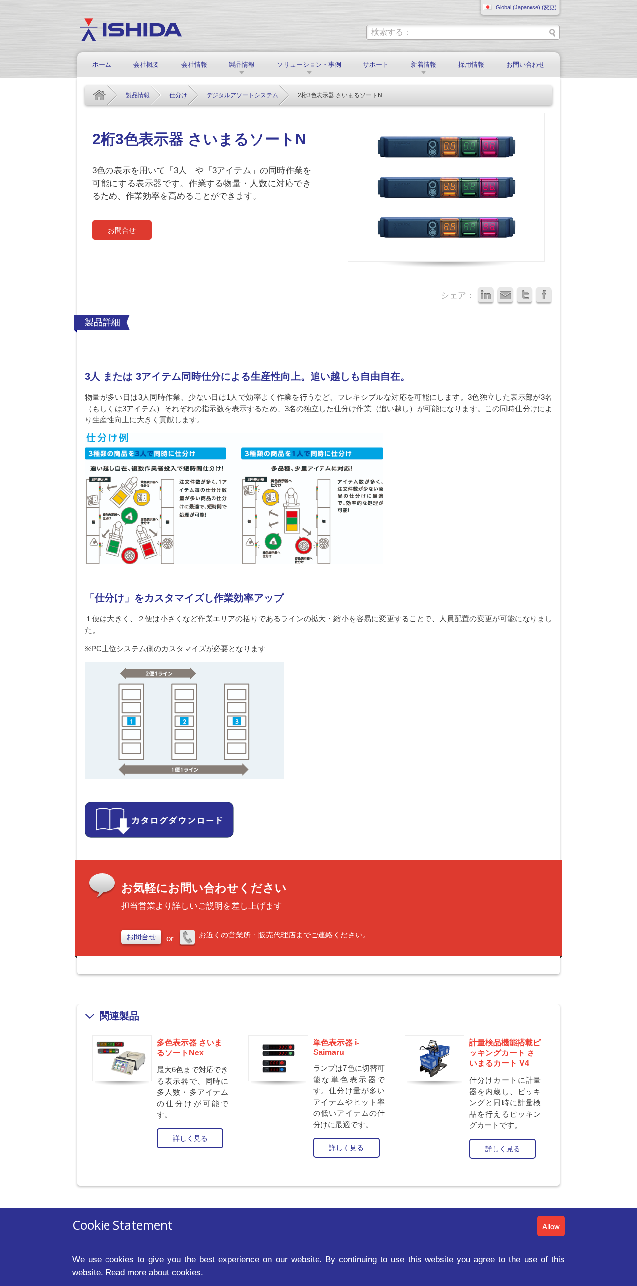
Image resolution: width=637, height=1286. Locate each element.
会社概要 (146, 64)
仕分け (178, 95)
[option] (163, 1090)
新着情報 (423, 64)
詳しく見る (190, 1138)
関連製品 (119, 1015)
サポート (376, 64)
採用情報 (471, 64)
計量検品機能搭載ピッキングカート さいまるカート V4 (505, 1052)
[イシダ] (130, 29)
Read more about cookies (153, 1272)
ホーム (101, 64)
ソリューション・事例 (309, 64)
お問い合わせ (525, 64)
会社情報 (194, 64)
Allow (551, 1226)
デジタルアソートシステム (242, 95)
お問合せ (122, 230)
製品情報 (242, 64)
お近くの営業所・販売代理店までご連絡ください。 (284, 935)
